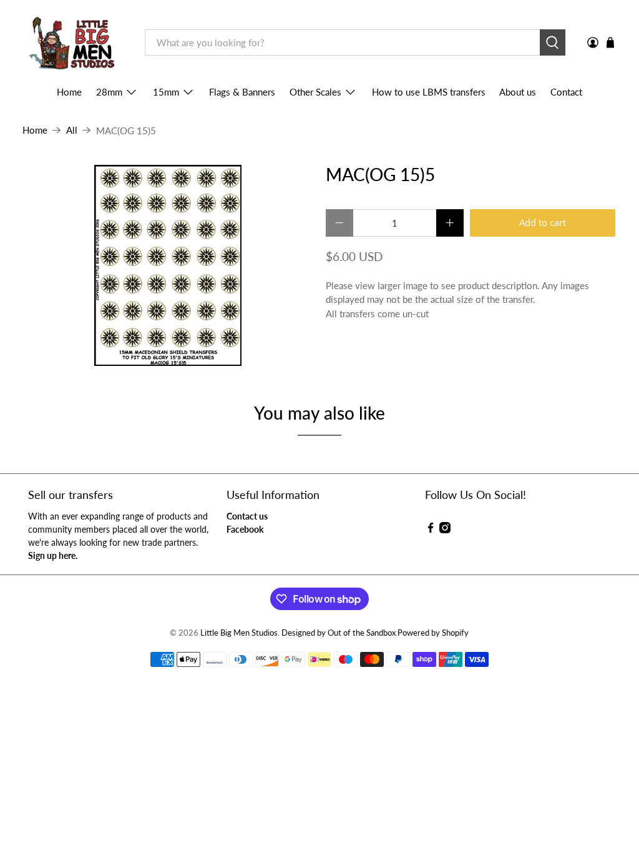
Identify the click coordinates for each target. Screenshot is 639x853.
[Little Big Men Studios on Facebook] (430, 530)
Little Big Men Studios (239, 633)
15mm (166, 91)
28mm (109, 91)
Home (69, 91)
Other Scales (315, 91)
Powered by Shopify (433, 633)
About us (517, 91)
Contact (566, 91)
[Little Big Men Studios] (74, 42)
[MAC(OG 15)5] (167, 265)
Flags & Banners (242, 91)
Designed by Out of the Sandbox (338, 633)
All (71, 130)
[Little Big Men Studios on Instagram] (445, 530)
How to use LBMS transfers (428, 91)
